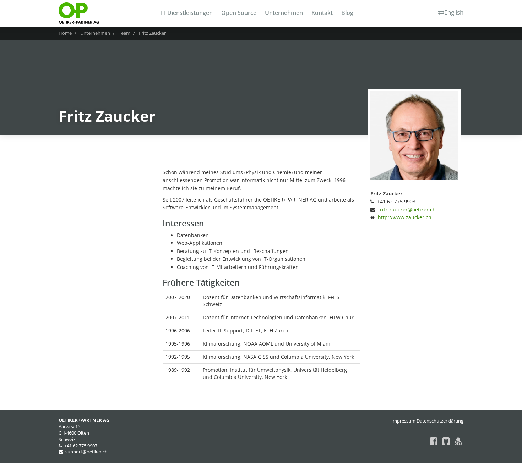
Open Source (238, 13)
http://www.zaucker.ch (404, 217)
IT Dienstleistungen (187, 13)
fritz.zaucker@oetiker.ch (407, 209)
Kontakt (322, 13)
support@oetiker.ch (86, 452)
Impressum (403, 421)
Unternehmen (284, 13)
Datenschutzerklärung (440, 421)
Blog (347, 13)
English (453, 12)
